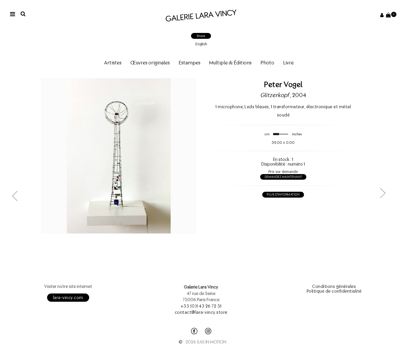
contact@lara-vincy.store (201, 312)
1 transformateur (288, 107)
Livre (288, 62)
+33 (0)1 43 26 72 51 (201, 306)
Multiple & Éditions (230, 62)
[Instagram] (208, 331)
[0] (388, 15)
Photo (267, 62)
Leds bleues (257, 107)
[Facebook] (194, 331)
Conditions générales (334, 286)
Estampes (189, 62)
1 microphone (229, 107)
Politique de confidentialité (334, 291)
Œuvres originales (150, 62)
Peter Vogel (283, 84)
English (201, 43)
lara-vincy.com (68, 298)
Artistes (113, 62)
